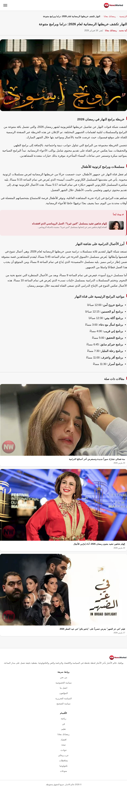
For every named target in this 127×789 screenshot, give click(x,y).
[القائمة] (5, 5)
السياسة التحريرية (63, 698)
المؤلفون (63, 693)
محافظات (63, 760)
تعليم (63, 729)
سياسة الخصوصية (64, 682)
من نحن (63, 677)
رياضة (63, 718)
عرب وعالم (63, 755)
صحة (63, 745)
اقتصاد (63, 739)
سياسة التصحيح (63, 703)
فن (63, 724)
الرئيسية (123, 16)
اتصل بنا (63, 688)
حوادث (64, 750)
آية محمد (123, 30)
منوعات (63, 771)
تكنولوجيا (64, 766)
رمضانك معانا (110, 16)
